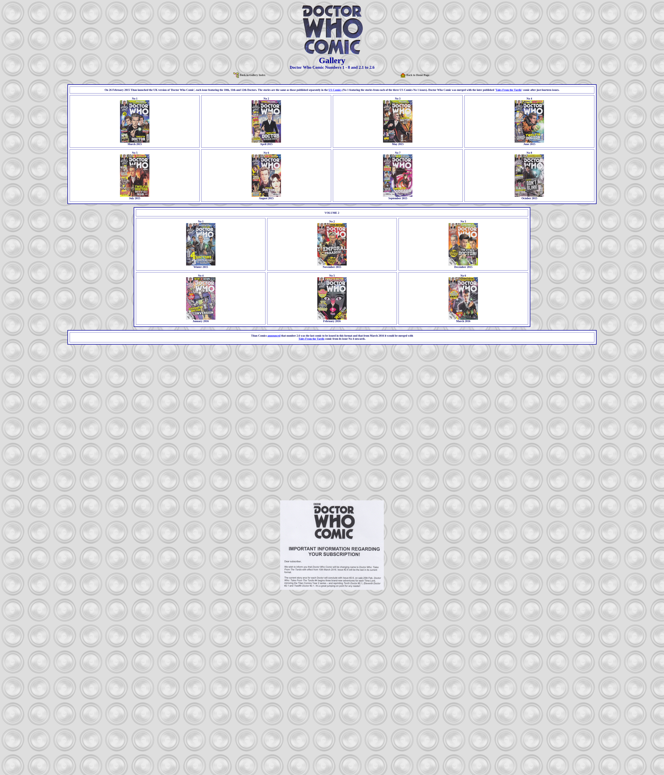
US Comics (335, 89)
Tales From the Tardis (509, 89)
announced (274, 335)
